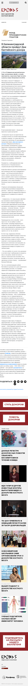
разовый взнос (18, 367)
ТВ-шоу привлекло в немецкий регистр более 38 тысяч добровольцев (13, 523)
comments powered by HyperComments (11, 389)
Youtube (3, 666)
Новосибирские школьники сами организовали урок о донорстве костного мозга (12, 555)
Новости (3, 22)
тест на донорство (14, 2)
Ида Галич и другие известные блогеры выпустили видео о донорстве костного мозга (12, 490)
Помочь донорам (14, 418)
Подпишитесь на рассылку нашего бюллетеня (14, 641)
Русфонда (7, 353)
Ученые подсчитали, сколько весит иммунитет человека (12, 619)
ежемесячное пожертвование (8, 364)
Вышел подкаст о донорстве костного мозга (12, 588)
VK (2, 664)
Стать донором (14, 405)
